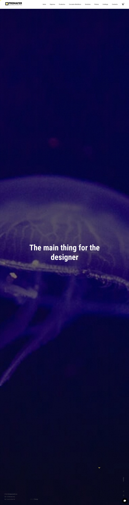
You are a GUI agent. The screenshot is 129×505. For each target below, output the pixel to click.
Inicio (31, 499)
